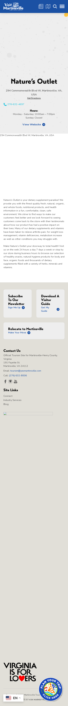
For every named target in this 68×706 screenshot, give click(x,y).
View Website (31, 124)
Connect (7, 396)
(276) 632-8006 (18, 375)
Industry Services (12, 400)
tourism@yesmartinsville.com (25, 370)
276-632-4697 (15, 104)
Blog (6, 404)
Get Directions (34, 98)
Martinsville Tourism (13, 6)
